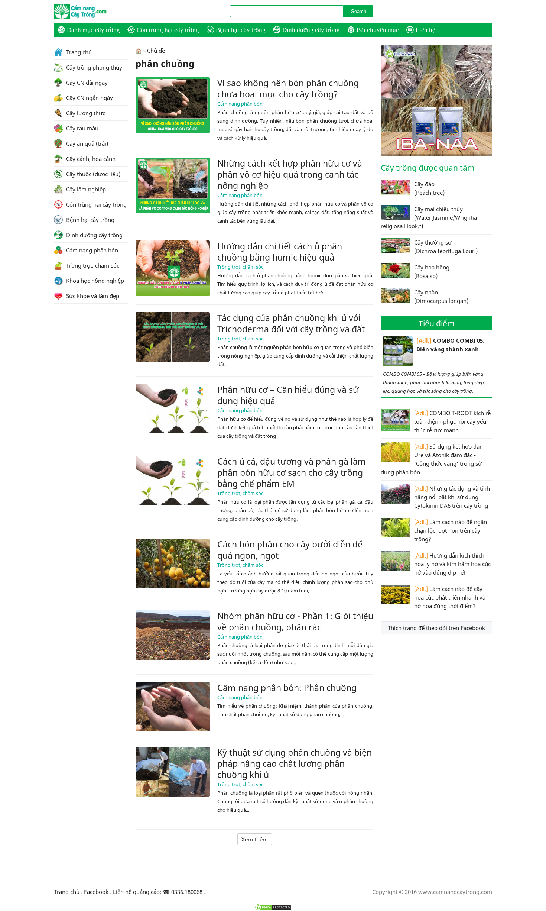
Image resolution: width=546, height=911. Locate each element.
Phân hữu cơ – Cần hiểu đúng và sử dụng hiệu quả (288, 395)
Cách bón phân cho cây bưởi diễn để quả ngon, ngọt (290, 550)
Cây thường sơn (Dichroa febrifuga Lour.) (446, 247)
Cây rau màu (81, 128)
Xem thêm (254, 839)
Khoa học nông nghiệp (94, 280)
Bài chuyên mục (378, 29)
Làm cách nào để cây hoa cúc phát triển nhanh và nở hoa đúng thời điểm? (449, 597)
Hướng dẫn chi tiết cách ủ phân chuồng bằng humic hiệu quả (279, 251)
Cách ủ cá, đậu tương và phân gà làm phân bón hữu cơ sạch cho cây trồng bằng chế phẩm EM (291, 472)
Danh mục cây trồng (93, 29)
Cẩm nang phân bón (240, 103)
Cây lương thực (85, 113)
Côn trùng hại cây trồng (168, 29)
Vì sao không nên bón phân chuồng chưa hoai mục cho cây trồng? (288, 88)
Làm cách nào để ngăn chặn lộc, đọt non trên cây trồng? (450, 530)
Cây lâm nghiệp (85, 189)
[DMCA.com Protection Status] (273, 907)
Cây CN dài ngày (86, 82)
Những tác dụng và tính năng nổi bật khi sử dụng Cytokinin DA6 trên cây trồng (452, 497)
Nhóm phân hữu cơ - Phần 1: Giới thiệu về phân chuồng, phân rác (295, 621)
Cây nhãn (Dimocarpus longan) (441, 296)
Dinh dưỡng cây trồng (311, 29)
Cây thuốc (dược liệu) (92, 174)
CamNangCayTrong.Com (95, 11)
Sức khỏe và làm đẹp (92, 296)
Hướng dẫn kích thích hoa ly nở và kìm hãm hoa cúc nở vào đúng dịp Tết (452, 564)
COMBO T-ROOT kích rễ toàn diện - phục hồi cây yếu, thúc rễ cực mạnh (452, 421)
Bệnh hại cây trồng (241, 29)
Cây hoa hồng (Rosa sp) (431, 272)
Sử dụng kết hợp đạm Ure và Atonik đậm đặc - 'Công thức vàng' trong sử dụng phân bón (433, 459)
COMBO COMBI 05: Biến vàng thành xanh (450, 345)
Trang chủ (78, 52)
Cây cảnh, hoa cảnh (90, 158)
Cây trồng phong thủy (93, 67)
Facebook (96, 891)
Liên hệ (425, 29)
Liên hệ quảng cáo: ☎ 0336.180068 (157, 891)
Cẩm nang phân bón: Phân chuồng (287, 687)
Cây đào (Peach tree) (429, 188)
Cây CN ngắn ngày (89, 97)
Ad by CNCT (480, 48)
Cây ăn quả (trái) (86, 143)
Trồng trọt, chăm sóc (240, 267)
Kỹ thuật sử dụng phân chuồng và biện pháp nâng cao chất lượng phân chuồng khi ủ (294, 763)
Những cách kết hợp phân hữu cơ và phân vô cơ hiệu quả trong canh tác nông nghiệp (289, 174)
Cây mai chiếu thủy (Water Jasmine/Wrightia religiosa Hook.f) (429, 217)
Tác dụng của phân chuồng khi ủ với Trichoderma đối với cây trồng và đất (291, 323)
